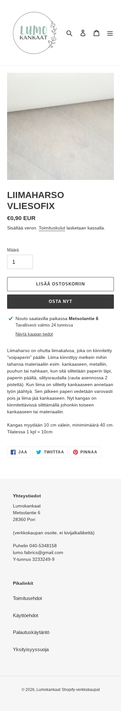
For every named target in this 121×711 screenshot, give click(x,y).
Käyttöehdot (25, 615)
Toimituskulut (52, 227)
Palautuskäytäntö (31, 632)
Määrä (13, 250)
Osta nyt (60, 301)
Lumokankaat (48, 689)
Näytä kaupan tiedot (34, 334)
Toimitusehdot (27, 598)
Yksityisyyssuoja (31, 649)
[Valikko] (110, 33)
